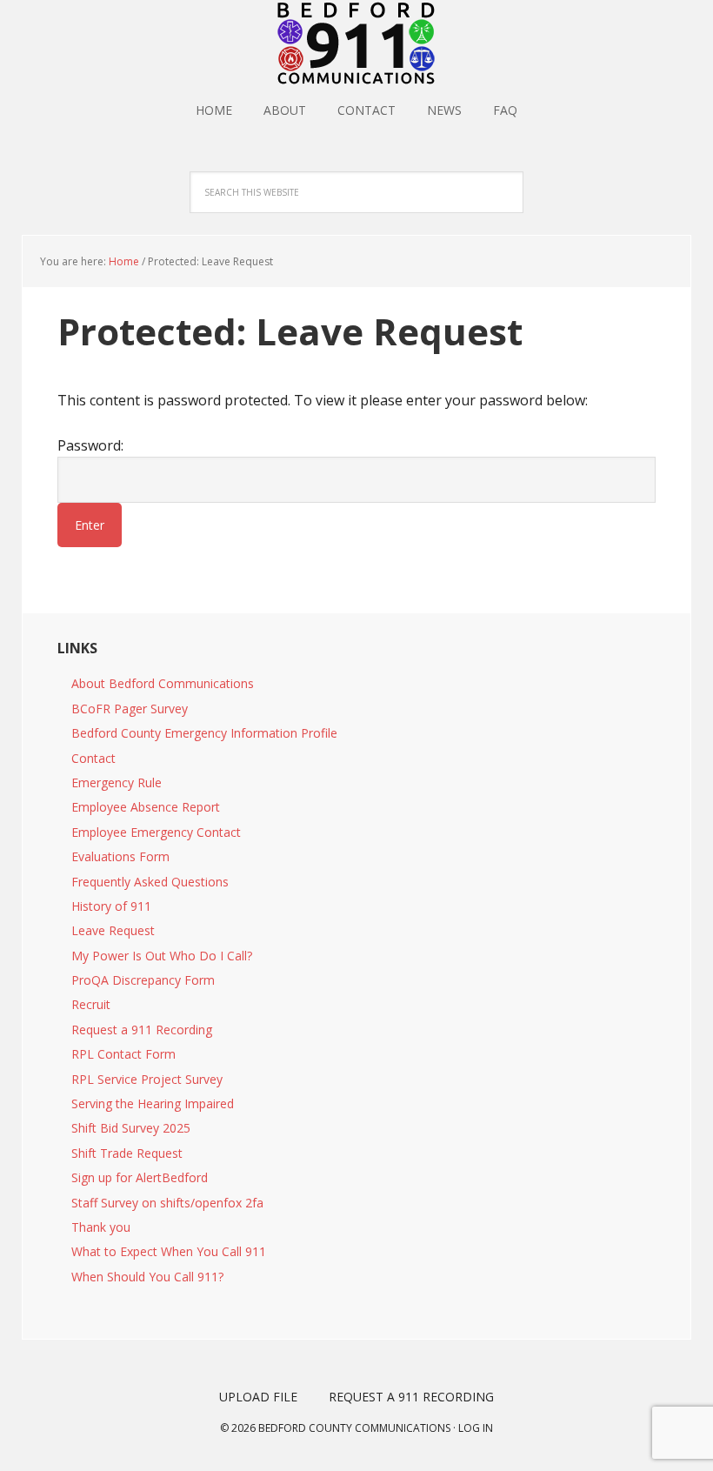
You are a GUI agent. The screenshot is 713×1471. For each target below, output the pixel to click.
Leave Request (113, 930)
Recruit (90, 1004)
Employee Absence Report (145, 807)
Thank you (100, 1227)
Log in (475, 1428)
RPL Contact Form (123, 1054)
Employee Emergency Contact (156, 832)
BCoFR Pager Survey (129, 708)
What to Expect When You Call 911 (168, 1251)
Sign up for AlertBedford (139, 1177)
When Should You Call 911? (147, 1276)
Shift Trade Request (127, 1153)
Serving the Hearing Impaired (152, 1103)
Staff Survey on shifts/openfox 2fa (167, 1202)
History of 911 (111, 906)
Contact (93, 758)
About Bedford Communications (162, 683)
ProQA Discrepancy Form (143, 980)
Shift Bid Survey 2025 (130, 1128)
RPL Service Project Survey (147, 1079)
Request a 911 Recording (141, 1029)
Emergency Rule (116, 782)
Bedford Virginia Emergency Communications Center (356, 43)
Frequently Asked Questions (150, 881)
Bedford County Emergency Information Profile (204, 733)
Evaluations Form (120, 856)
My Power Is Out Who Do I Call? (161, 955)
